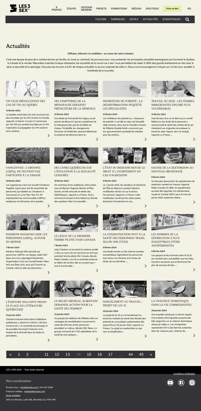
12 (57, 354)
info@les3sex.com (29, 388)
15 (89, 354)
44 (130, 354)
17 (110, 354)
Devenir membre (86, 8)
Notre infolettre (13, 396)
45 (141, 354)
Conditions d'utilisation (184, 374)
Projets (101, 9)
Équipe (71, 9)
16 (100, 354)
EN (189, 9)
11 (46, 354)
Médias (136, 9)
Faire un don (172, 9)
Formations (119, 9)
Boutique (152, 9)
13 (67, 354)
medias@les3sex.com (34, 392)
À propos (57, 8)
